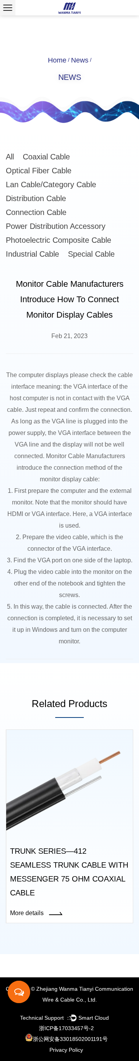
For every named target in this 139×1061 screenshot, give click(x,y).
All (10, 156)
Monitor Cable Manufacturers (85, 456)
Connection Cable (36, 212)
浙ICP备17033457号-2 (66, 1028)
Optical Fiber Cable (38, 170)
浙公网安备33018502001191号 (70, 1039)
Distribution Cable (36, 198)
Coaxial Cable (46, 156)
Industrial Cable (32, 254)
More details (27, 913)
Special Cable (91, 254)
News (79, 60)
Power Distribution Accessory (55, 226)
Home (57, 60)
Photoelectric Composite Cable (58, 240)
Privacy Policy (66, 1050)
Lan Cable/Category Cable (51, 184)
